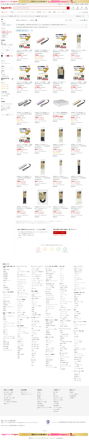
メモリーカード (20, 288)
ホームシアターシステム (22, 283)
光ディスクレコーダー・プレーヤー (23, 277)
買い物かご (39, 392)
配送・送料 (55, 392)
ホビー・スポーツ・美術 (36, 326)
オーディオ (19, 270)
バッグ (75, 326)
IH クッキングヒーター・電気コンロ (9, 339)
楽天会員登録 (85, 12)
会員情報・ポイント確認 (41, 401)
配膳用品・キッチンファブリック (52, 281)
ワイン (61, 270)
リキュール (62, 275)
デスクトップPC (20, 301)
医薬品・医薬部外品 (49, 321)
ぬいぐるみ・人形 (63, 285)
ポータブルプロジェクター (22, 296)
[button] (2, 43)
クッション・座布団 (78, 341)
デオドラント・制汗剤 (50, 348)
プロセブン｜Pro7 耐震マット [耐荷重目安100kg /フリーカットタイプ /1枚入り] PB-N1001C (60, 52)
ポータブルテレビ (20, 286)
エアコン (44, 12)
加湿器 (4, 308)
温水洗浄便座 (19, 348)
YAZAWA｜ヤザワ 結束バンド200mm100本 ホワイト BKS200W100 (77, 208)
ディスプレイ (19, 306)
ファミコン (48, 315)
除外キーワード (4, 109)
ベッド (75, 338)
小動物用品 (62, 338)
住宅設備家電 (5, 287)
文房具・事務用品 (77, 294)
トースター (5, 321)
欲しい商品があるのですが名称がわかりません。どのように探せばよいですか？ (33, 231)
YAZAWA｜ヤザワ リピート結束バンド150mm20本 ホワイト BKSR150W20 (79, 52)
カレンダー (34, 332)
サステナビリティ (52, 438)
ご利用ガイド (60, 4)
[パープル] (8, 56)
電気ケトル (5, 332)
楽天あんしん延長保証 (8, 394)
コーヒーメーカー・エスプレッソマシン (9, 324)
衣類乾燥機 (5, 274)
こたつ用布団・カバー (78, 364)
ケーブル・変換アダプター (37, 276)
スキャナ (19, 310)
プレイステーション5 (50, 295)
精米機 (4, 319)
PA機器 (33, 294)
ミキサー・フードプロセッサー (9, 336)
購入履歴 (39, 397)
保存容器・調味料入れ (50, 273)
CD (32, 363)
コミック (33, 319)
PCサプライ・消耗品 (21, 312)
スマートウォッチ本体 (36, 282)
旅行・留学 (34, 324)
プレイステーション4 (50, 297)
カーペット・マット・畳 (78, 355)
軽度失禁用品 (48, 334)
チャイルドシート (63, 324)
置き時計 (76, 317)
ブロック (61, 305)
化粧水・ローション (49, 340)
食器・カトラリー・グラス (51, 271)
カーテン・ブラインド (78, 353)
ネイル (47, 346)
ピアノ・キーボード (35, 293)
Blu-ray (33, 361)
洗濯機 (54, 12)
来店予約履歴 (39, 403)
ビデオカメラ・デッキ (21, 281)
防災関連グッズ (63, 360)
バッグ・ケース (77, 277)
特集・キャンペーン (25, 392)
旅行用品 (76, 328)
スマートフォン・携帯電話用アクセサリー (37, 272)
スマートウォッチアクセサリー (37, 283)
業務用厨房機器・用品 (50, 283)
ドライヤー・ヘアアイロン (22, 327)
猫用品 (61, 330)
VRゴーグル (34, 288)
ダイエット (48, 358)
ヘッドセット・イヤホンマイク (37, 280)
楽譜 (32, 328)
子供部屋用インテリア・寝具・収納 (80, 350)
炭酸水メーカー (6, 341)
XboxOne (47, 301)
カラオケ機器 (34, 313)
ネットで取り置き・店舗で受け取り (10, 401)
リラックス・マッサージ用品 (51, 367)
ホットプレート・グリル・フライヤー (9, 327)
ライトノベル (34, 352)
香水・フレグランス (49, 351)
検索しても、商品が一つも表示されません (26, 235)
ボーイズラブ (34, 342)
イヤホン (33, 12)
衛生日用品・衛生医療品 (50, 325)
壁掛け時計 (76, 315)
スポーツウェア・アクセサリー (80, 288)
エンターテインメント (36, 323)
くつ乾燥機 (5, 278)
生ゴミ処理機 (5, 348)
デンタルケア (19, 339)
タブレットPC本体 (35, 270)
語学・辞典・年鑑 (35, 344)
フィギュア (62, 292)
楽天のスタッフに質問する (59, 232)
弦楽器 (33, 309)
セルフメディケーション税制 (6, 425)
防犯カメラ (62, 358)
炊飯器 (4, 317)
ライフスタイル (34, 333)
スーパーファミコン (49, 317)
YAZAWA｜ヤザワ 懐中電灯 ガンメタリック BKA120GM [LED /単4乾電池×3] (24, 114)
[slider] (1, 45)
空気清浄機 (39, 12)
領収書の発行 (55, 401)
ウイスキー (62, 268)
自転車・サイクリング (78, 268)
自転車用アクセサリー (78, 271)
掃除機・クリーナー (7, 280)
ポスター (33, 357)
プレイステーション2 (50, 308)
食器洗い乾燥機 (6, 342)
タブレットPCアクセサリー (37, 274)
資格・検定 (34, 353)
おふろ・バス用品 (63, 317)
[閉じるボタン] (86, 25)
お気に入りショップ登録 (58, 399)
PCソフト (19, 323)
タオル (75, 307)
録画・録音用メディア (21, 274)
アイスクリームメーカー (7, 350)
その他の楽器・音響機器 (36, 314)
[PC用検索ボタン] (68, 8)
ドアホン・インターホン (64, 357)
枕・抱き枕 (76, 336)
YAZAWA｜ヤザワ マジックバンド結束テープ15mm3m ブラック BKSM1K (43, 208)
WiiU (47, 310)
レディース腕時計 (77, 313)
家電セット (13, 12)
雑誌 (32, 335)
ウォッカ (61, 277)
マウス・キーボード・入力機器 (23, 317)
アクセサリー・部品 (21, 290)
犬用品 (61, 332)
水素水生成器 (5, 346)
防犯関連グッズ (77, 374)
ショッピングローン (7, 396)
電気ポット (5, 330)
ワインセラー (5, 334)
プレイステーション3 (50, 306)
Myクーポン (39, 399)
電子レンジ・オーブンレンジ (8, 316)
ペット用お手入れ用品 (64, 334)
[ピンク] (6, 56)
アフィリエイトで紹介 (57, 407)
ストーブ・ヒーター (7, 295)
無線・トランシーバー (21, 292)
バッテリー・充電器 (35, 278)
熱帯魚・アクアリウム (64, 336)
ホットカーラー (20, 337)
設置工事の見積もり (7, 399)
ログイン (80, 12)
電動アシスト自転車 (78, 270)
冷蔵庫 (49, 12)
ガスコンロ (5, 329)
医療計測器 (48, 332)
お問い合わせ (55, 411)
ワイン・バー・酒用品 (50, 287)
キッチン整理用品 (49, 277)
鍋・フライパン (49, 268)
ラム (61, 273)
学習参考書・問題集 (35, 339)
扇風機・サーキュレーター (8, 306)
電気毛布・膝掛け (6, 301)
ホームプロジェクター (21, 279)
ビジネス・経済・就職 (36, 330)
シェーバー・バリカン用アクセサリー (23, 334)
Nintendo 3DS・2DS (50, 299)
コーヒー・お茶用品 (49, 285)
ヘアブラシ (19, 329)
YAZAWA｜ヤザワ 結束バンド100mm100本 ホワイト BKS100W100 (59, 146)
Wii (46, 311)
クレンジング (48, 342)
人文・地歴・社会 (35, 337)
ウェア (75, 280)
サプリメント (48, 356)
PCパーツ (19, 321)
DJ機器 (33, 307)
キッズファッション (64, 311)
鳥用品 (61, 339)
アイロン (5, 282)
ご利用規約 (72, 397)
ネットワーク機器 (20, 314)
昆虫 (61, 345)
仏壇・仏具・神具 (77, 380)
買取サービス (6, 403)
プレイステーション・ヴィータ (52, 304)
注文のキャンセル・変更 (58, 397)
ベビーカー (62, 322)
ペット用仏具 (62, 347)
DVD (32, 365)
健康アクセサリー (49, 365)
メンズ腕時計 (76, 311)
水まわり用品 (48, 289)
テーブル (76, 343)
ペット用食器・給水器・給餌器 (66, 341)
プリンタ (19, 308)
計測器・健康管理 (49, 359)
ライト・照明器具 (6, 289)
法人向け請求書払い (41, 405)
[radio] (1, 21)
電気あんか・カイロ (7, 303)
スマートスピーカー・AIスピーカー (23, 294)
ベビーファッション (64, 313)
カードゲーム (62, 298)
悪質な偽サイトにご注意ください (19, 425)
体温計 (18, 357)
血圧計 (18, 356)
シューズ (76, 275)
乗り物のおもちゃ (63, 289)
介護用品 (47, 330)
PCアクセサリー (20, 305)
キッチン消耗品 (49, 275)
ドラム (33, 300)
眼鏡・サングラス (77, 378)
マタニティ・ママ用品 (64, 315)
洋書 (32, 350)
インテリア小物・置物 (78, 368)
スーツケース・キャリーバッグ (80, 324)
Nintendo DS (48, 313)
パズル (61, 296)
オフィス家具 (76, 366)
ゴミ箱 (75, 363)
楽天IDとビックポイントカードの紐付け (44, 408)
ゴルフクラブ (76, 273)
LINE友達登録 (56, 405)
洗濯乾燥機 (5, 273)
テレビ (59, 12)
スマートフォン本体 (35, 268)
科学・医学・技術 (35, 346)
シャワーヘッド (20, 343)
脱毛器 (18, 336)
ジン (61, 271)
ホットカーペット (6, 297)
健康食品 (47, 361)
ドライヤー (27, 12)
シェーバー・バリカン (21, 331)
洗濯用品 (76, 299)
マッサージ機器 (20, 345)
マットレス (76, 334)
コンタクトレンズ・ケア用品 (51, 329)
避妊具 (47, 327)
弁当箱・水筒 (48, 279)
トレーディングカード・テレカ (66, 301)
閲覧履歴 (39, 396)
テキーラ (61, 280)
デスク (75, 345)
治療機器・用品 (49, 323)
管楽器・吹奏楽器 (35, 298)
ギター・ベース (34, 302)
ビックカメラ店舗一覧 (75, 4)
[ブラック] (2, 56)
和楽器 (33, 311)
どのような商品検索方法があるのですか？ (26, 233)
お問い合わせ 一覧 (44, 438)
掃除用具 (76, 298)
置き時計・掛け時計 (78, 357)
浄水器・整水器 (6, 344)
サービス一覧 (37, 438)
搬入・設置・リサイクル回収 (9, 397)
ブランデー (62, 279)
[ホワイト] (4, 56)
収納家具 (76, 352)
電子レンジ (64, 12)
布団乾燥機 (5, 276)
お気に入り (39, 394)
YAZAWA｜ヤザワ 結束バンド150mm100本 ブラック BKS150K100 (59, 84)
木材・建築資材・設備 (64, 362)
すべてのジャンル (4, 16)
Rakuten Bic (6, 8)
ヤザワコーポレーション (5, 63)
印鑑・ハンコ (76, 296)
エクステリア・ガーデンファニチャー (66, 366)
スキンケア (48, 339)
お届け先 (2, 66)
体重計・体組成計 (20, 354)
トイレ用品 (76, 305)
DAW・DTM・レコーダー (36, 296)
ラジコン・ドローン (64, 294)
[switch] (12, 79)
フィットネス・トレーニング (79, 282)
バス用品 (76, 303)
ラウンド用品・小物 (78, 279)
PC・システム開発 (35, 348)
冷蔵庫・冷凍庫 (6, 269)
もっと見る (19, 237)
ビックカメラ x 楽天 (5, 4)
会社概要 (81, 4)
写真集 (33, 355)
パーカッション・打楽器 (36, 305)
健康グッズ (48, 363)
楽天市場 (86, 4)
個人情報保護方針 (73, 396)
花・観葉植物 (62, 369)
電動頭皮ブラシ (20, 341)
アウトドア (76, 286)
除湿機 (4, 310)
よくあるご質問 (67, 4)
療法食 (61, 350)
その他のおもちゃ (63, 307)
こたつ (4, 299)
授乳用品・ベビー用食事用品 (65, 320)
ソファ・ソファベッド (78, 340)
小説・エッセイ (34, 341)
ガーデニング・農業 (64, 364)
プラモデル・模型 (63, 290)
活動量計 (19, 350)
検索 (7, 50)
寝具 (75, 332)
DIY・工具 (62, 355)
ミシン (4, 284)
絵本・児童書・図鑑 (35, 321)
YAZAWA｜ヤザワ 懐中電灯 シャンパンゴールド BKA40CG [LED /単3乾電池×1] (78, 114)
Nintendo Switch (49, 293)
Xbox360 (47, 302)
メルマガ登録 (55, 403)
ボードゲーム (62, 299)
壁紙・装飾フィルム (78, 359)
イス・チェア (76, 347)
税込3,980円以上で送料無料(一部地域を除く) (18, 4)
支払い (54, 394)
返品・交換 (55, 396)
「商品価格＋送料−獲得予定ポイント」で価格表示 (24, 20)
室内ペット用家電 (63, 348)
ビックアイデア (20, 12)
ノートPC (19, 303)
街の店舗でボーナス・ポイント (27, 394)
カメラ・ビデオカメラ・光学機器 (23, 272)
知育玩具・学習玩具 (64, 287)
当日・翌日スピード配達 (8, 392)
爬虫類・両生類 (63, 343)
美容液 (47, 344)
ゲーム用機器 (19, 319)
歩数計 (18, 352)
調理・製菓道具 (49, 270)
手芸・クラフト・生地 (78, 301)
